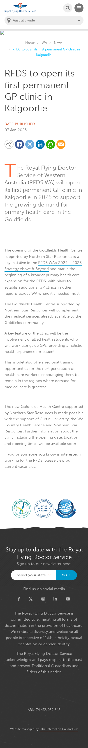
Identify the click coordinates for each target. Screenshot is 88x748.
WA (44, 43)
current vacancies (20, 466)
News (58, 43)
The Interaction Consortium (59, 729)
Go (64, 575)
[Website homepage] (20, 7)
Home (30, 43)
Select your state (31, 575)
